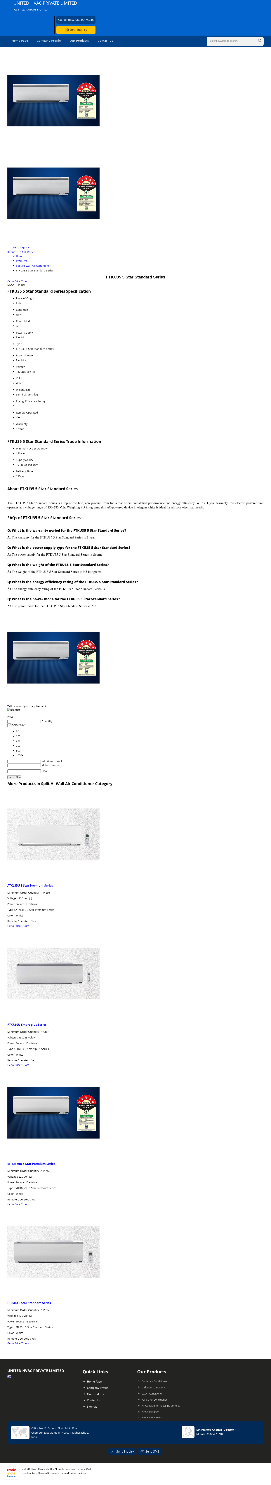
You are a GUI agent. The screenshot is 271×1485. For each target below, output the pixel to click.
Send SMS (152, 1451)
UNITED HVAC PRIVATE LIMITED (45, 5)
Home (19, 256)
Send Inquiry (78, 30)
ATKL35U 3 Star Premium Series (30, 885)
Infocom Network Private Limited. (69, 1472)
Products (21, 261)
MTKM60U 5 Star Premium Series (31, 1164)
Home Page (20, 40)
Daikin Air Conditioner (154, 1387)
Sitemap (92, 1406)
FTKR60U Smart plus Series (26, 1025)
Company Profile (49, 40)
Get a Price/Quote (18, 281)
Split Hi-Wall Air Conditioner (33, 265)
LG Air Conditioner (152, 1393)
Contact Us (105, 40)
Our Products (79, 40)
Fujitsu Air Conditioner (154, 1399)
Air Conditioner (150, 1411)
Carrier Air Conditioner (154, 1381)
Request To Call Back (20, 252)
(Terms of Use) (83, 1468)
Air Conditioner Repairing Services (161, 1405)
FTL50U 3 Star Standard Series (29, 1303)
